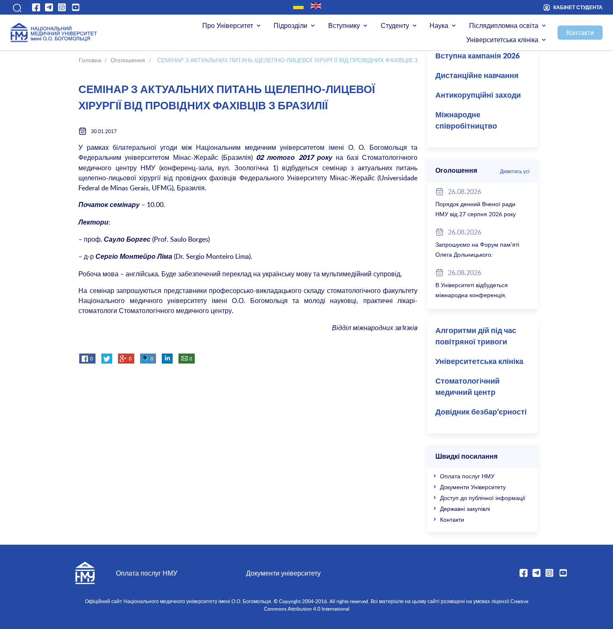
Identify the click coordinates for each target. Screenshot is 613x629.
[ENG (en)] (316, 6)
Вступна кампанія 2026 (477, 56)
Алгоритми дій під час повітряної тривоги (475, 336)
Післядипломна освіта (503, 25)
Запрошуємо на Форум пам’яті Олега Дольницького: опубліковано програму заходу (477, 254)
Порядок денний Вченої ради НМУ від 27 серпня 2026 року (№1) (475, 214)
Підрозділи (290, 25)
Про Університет (227, 25)
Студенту (395, 25)
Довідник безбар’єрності (481, 412)
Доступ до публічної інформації (482, 498)
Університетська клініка (502, 39)
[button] (16, 7)
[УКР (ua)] (298, 6)
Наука (439, 25)
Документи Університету (473, 487)
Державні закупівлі (465, 509)
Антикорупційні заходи (478, 95)
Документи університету (283, 573)
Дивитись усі (515, 171)
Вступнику (344, 25)
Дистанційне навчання (477, 76)
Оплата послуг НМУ (467, 476)
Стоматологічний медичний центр (467, 387)
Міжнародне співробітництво (466, 120)
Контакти (580, 32)
